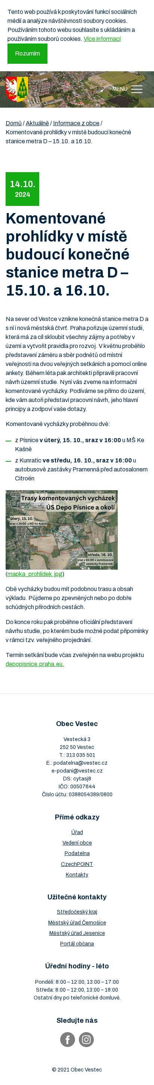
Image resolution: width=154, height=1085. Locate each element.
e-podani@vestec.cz (77, 771)
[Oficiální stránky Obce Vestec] (17, 89)
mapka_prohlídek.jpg (34, 574)
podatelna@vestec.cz (80, 763)
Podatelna (77, 853)
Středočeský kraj (77, 912)
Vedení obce (77, 843)
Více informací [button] (102, 39)
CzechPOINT (77, 864)
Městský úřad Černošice (77, 923)
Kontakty (77, 875)
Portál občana (77, 944)
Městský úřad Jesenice (77, 933)
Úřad (77, 832)
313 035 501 (80, 755)
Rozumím (27, 53)
